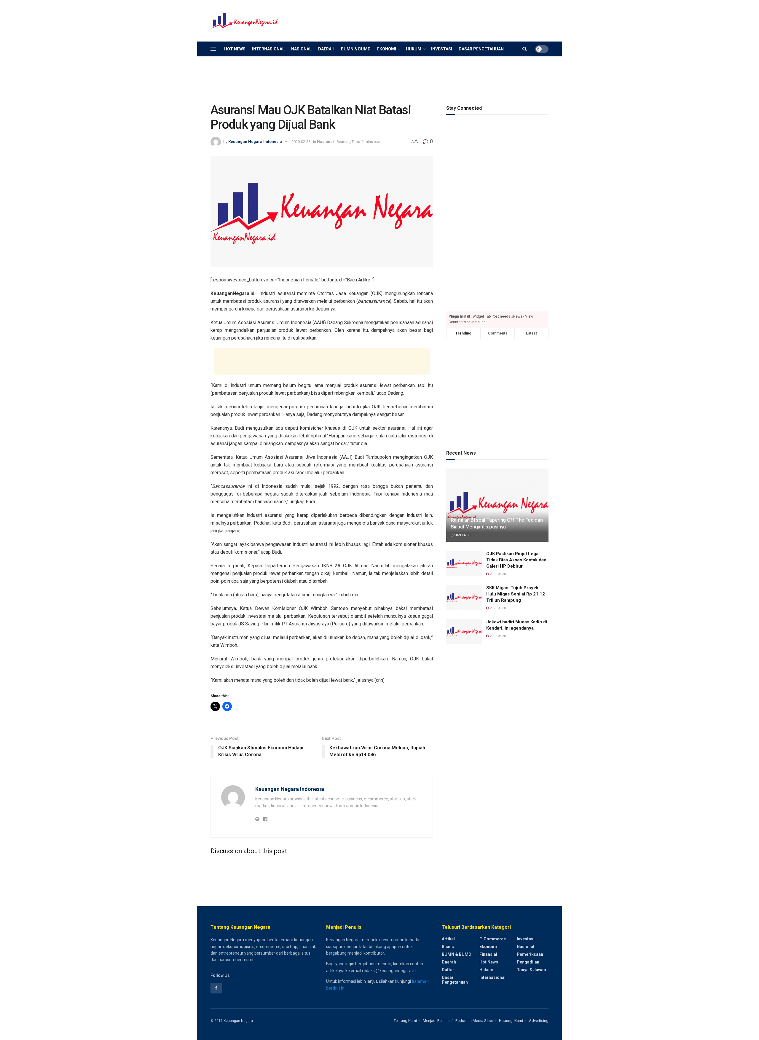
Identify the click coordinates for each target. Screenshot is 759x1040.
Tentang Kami (405, 1020)
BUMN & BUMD (356, 49)
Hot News (234, 49)
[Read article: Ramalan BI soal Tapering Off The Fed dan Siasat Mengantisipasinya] (497, 505)
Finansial (488, 954)
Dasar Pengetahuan (481, 49)
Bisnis (448, 946)
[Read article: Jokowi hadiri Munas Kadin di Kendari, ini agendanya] (464, 631)
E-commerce (492, 939)
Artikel (448, 939)
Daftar (448, 969)
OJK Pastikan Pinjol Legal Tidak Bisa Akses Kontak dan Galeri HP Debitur (516, 560)
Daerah (326, 49)
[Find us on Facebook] (216, 988)
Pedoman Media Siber (474, 1020)
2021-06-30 (461, 535)
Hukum (413, 49)
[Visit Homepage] (245, 20)
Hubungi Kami (511, 1020)
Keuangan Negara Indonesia (255, 141)
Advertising (538, 1020)
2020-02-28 (300, 141)
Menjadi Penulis (436, 1020)
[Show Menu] (213, 49)
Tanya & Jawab (531, 969)
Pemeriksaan (530, 954)
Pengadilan (528, 962)
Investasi (441, 49)
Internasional (268, 49)
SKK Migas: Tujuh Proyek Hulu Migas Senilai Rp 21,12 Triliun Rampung (515, 594)
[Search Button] (524, 49)
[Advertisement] (440, 20)
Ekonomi (386, 49)
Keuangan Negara (238, 1021)
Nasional (301, 49)
